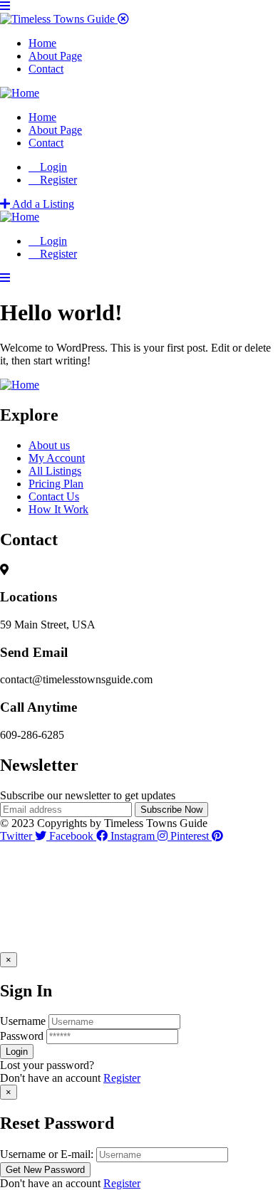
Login (52, 167)
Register (121, 1078)
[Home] (19, 93)
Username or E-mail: (46, 1154)
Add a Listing (42, 204)
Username (23, 1021)
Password (21, 1036)
